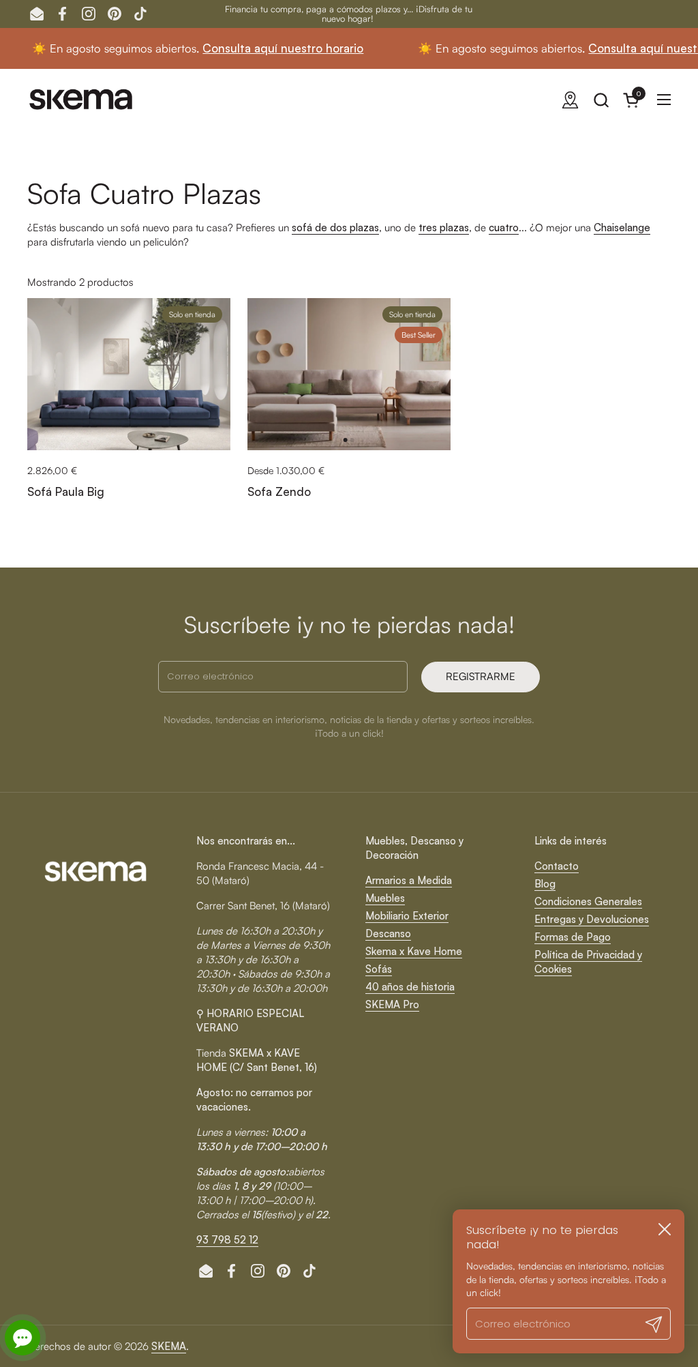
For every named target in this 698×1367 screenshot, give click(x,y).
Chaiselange (622, 227)
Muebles (385, 898)
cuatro (504, 227)
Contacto (556, 865)
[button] (600, 99)
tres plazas (444, 227)
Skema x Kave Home (413, 951)
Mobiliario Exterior (407, 915)
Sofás (378, 968)
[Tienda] (570, 99)
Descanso (388, 933)
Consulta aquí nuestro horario (244, 48)
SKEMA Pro (392, 1004)
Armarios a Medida (408, 880)
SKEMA (168, 1346)
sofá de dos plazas (335, 227)
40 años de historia (410, 986)
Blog (545, 883)
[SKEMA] (81, 99)
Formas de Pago (572, 936)
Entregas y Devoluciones (591, 919)
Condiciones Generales (588, 901)
